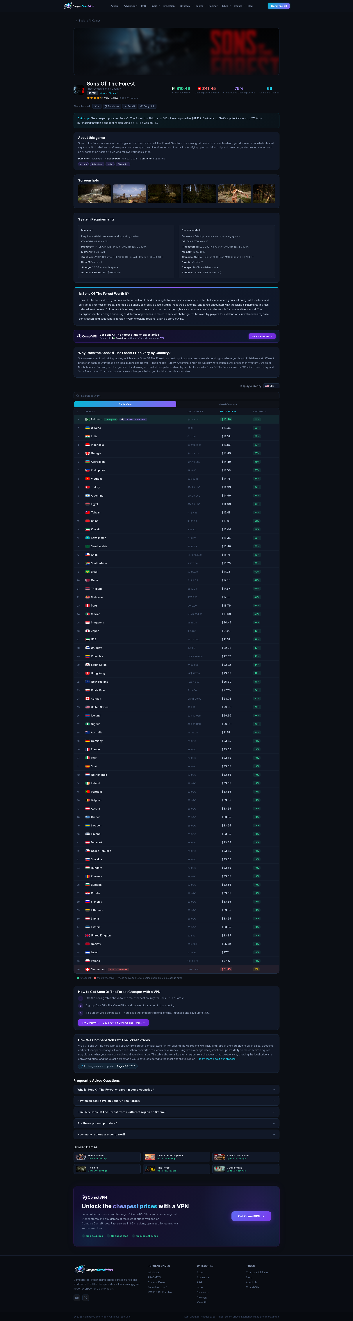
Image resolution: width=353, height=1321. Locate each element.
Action (200, 1272)
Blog (250, 5)
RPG (199, 1282)
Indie (200, 1287)
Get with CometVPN (135, 419)
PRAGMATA (155, 1277)
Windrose (154, 1272)
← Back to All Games (88, 20)
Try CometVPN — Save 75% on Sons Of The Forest (111, 1022)
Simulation (203, 1292)
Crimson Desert (157, 1282)
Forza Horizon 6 (157, 1287)
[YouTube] (77, 1298)
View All (201, 1302)
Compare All (279, 6)
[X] (85, 1298)
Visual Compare (228, 404)
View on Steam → (109, 93)
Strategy (202, 1297)
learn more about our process (217, 1058)
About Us (251, 1282)
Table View (125, 404)
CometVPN (252, 1287)
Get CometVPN (249, 1216)
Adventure (203, 1277)
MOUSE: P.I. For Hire (160, 1292)
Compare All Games (258, 1272)
